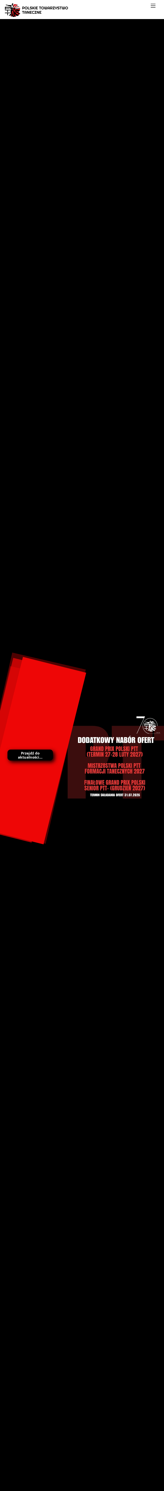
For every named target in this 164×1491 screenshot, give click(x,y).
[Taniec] (37, 15)
